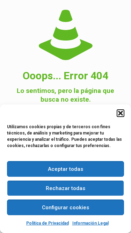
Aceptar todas (65, 169)
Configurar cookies (65, 207)
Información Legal (90, 223)
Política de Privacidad (47, 223)
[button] (120, 113)
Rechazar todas (65, 188)
